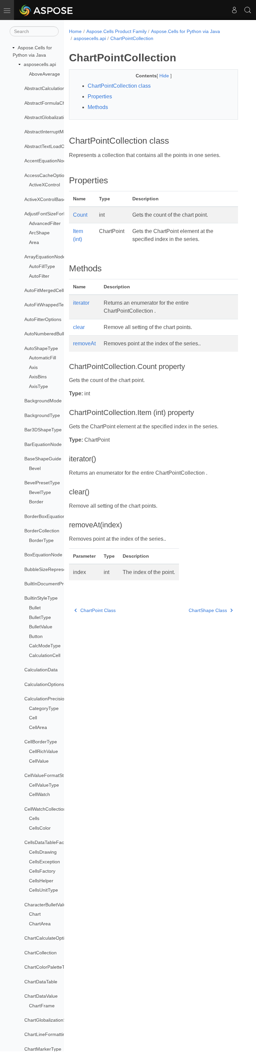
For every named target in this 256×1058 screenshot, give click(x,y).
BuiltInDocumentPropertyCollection (61, 583)
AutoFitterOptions (42, 319)
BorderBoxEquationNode (50, 516)
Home (75, 31)
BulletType (40, 617)
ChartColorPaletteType (48, 967)
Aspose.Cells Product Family (116, 31)
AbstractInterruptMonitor (50, 131)
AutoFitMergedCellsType (50, 290)
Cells (34, 818)
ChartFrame (42, 1005)
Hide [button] (164, 75)
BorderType (41, 540)
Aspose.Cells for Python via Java (185, 31)
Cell (33, 717)
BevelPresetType (42, 482)
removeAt (84, 343)
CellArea (38, 727)
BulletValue (40, 626)
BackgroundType (42, 415)
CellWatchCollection (45, 809)
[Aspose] (46, 10)
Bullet (35, 607)
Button (36, 636)
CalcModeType (45, 645)
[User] (234, 10)
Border (36, 501)
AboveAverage (44, 74)
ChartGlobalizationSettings (52, 1020)
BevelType (40, 492)
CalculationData (41, 669)
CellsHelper (41, 880)
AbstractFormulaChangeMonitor (58, 103)
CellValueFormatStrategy (50, 775)
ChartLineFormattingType (51, 1034)
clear (79, 327)
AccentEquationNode (46, 160)
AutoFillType (42, 266)
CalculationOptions (44, 684)
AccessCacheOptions (46, 175)
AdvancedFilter (45, 223)
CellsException (44, 861)
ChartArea (40, 923)
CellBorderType (40, 741)
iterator (81, 303)
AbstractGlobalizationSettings (55, 117)
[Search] (247, 10)
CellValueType (44, 785)
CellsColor (40, 828)
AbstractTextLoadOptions (50, 146)
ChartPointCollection (131, 38)
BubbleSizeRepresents (48, 569)
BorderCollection (41, 530)
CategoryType (44, 708)
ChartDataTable (40, 981)
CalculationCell (44, 655)
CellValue (39, 761)
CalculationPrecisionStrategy (54, 698)
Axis (33, 367)
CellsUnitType (43, 890)
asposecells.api (40, 64)
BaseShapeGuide (42, 458)
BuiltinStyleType (41, 598)
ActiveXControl (44, 184)
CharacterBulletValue (46, 904)
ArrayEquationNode (45, 256)
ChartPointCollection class (119, 86)
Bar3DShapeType (43, 429)
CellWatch (39, 794)
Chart (35, 914)
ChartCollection (40, 952)
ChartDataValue (41, 996)
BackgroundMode (43, 400)
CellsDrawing (43, 852)
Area (34, 242)
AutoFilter (39, 276)
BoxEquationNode (43, 554)
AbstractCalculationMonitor (52, 88)
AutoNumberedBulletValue (52, 333)
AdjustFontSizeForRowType (53, 213)
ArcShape (39, 232)
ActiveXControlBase (45, 199)
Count (80, 215)
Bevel (35, 468)
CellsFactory (42, 871)
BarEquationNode (43, 444)
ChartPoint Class (98, 610)
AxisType (38, 386)
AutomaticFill (42, 357)
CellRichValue (43, 751)
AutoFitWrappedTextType (51, 304)
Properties (100, 96)
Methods (98, 107)
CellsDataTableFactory (48, 842)
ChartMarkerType (42, 1049)
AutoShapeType (41, 348)
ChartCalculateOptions (48, 938)
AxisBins (38, 376)
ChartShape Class (208, 610)
